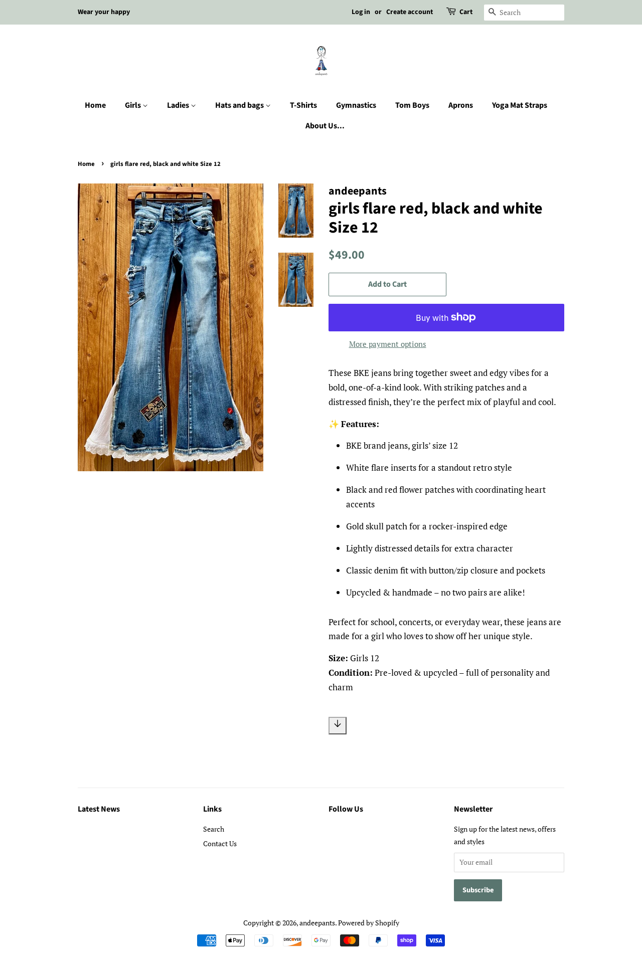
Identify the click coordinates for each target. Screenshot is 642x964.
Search (213, 829)
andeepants (317, 922)
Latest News (99, 809)
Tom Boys (412, 105)
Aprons (460, 105)
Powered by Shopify (368, 922)
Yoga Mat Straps (519, 105)
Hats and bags (240, 105)
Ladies (179, 105)
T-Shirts (303, 105)
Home (95, 105)
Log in (361, 12)
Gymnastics (356, 105)
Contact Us (220, 843)
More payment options (387, 344)
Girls (133, 105)
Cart (465, 12)
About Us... (325, 125)
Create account (409, 12)
